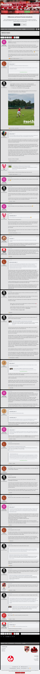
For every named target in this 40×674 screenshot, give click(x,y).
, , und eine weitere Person (17, 128)
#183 (38, 81)
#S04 (12, 304)
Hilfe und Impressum (24, 668)
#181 (38, 40)
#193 (38, 291)
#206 (38, 568)
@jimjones (9, 41)
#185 (38, 164)
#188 (38, 204)
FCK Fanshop (36, 660)
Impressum (3, 649)
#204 (38, 528)
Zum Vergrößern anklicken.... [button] (23, 371)
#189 (38, 213)
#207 (38, 583)
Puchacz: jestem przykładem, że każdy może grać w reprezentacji (22, 321)
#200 (38, 466)
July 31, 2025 (27, 87)
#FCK (21, 86)
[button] (14, 11)
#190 (38, 236)
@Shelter (26, 435)
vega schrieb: (11, 238)
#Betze (19, 86)
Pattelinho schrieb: (12, 624)
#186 (38, 177)
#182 (38, 61)
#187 (38, 186)
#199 (38, 442)
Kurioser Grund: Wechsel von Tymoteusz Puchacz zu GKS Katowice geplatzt (20, 575)
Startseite (5, 11)
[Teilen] (36, 40)
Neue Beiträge (4, 648)
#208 (38, 593)
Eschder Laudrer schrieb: (13, 262)
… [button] (7, 37)
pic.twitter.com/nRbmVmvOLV (26, 86)
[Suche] (37, 11)
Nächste (17, 37)
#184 (38, 131)
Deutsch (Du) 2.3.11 (25, 666)
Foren (11, 11)
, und (14, 357)
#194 (38, 315)
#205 (38, 544)
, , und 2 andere (16, 58)
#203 (38, 504)
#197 (38, 409)
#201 (38, 475)
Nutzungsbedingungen (13, 668)
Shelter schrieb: (11, 363)
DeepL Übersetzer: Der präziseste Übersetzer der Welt (17, 446)
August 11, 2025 (22, 309)
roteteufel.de (15, 666)
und (12, 201)
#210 (38, 622)
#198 (38, 427)
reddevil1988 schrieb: (12, 215)
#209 (38, 613)
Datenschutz (18, 668)
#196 (38, 391)
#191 (38, 248)
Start (28, 668)
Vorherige (2, 37)
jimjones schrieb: (11, 133)
